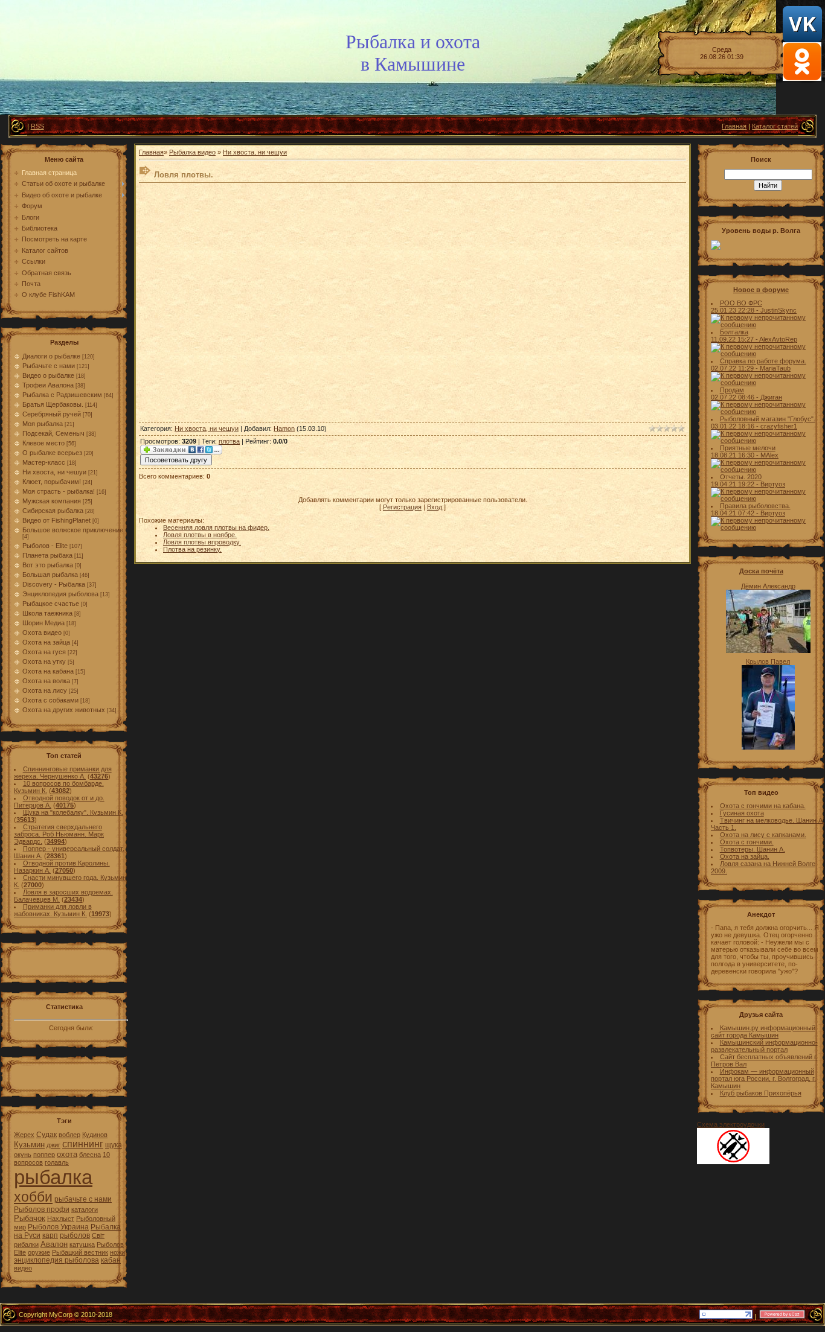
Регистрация (402, 507)
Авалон (54, 1244)
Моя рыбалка (42, 423)
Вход (434, 507)
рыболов (75, 1235)
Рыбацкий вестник (80, 1252)
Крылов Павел (768, 661)
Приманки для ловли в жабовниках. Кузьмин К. (53, 910)
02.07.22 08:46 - (735, 397)
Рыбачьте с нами (48, 365)
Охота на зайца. (744, 856)
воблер (69, 1134)
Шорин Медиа (43, 622)
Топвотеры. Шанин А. (752, 849)
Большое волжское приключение (72, 530)
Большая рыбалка (50, 574)
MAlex (769, 455)
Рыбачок (29, 1218)
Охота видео (42, 632)
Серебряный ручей (51, 414)
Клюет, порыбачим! (51, 481)
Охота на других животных (63, 709)
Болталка (734, 332)
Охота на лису (44, 690)
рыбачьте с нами (83, 1199)
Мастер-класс (43, 462)
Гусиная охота (742, 813)
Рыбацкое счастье (50, 603)
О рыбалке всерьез (52, 452)
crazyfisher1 (778, 426)
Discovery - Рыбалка (53, 584)
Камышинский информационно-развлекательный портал (764, 1046)
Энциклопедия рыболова (60, 593)
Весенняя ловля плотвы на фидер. (216, 527)
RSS (37, 126)
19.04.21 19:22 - (735, 484)
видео (23, 1268)
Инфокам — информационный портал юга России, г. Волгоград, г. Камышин (763, 1078)
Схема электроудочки (731, 1124)
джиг (53, 1145)
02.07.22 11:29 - (735, 368)
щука (113, 1145)
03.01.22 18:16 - (735, 426)
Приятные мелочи (747, 447)
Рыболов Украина (58, 1227)
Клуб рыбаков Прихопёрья (760, 1093)
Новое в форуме (761, 289)
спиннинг (82, 1144)
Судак (46, 1134)
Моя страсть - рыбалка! (58, 491)
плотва (229, 441)
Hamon (284, 428)
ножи (117, 1252)
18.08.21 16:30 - (735, 455)
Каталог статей (775, 126)
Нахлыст (60, 1218)
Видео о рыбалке (48, 375)
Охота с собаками (50, 700)
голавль (57, 1162)
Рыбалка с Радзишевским (62, 394)
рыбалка (53, 1177)
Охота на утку (44, 661)
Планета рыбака (47, 555)
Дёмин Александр (768, 586)
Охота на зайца (46, 642)
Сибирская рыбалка (52, 510)
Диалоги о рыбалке (51, 356)
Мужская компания (51, 501)
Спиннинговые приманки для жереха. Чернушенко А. (63, 772)
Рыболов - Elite (45, 545)
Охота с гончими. (747, 842)
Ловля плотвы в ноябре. (200, 534)
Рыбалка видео (192, 152)
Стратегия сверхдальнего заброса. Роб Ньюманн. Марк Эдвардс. (59, 834)
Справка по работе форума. (763, 361)
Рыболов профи (41, 1209)
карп (50, 1235)
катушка (82, 1244)
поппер (44, 1154)
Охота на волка (46, 680)
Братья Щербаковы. (52, 404)
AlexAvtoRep (778, 339)
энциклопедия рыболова (56, 1260)
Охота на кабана (48, 671)
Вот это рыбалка (47, 565)
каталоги (84, 1209)
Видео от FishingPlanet (56, 520)
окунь (22, 1154)
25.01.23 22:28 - (735, 310)
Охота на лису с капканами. (763, 834)
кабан (111, 1260)
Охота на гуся (44, 651)
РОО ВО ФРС (741, 303)
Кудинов (95, 1134)
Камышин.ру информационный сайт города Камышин (763, 1031)
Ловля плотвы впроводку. (202, 542)
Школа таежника (47, 613)
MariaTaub (775, 368)
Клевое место (43, 443)
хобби (33, 1197)
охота (67, 1154)
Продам (732, 390)
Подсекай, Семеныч (53, 433)
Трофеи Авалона (48, 385)
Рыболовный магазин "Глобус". (767, 418)
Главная (734, 126)
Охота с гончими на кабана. (763, 805)
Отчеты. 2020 (741, 476)
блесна (90, 1154)
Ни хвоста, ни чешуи (54, 472)
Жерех (24, 1134)
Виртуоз (772, 484)
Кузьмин (29, 1144)
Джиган (771, 397)
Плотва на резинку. (192, 549)
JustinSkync (778, 310)
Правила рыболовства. (755, 505)
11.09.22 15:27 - (735, 339)
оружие (39, 1252)
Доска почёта (761, 571)
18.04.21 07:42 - (735, 513)
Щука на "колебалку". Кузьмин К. (73, 812)
